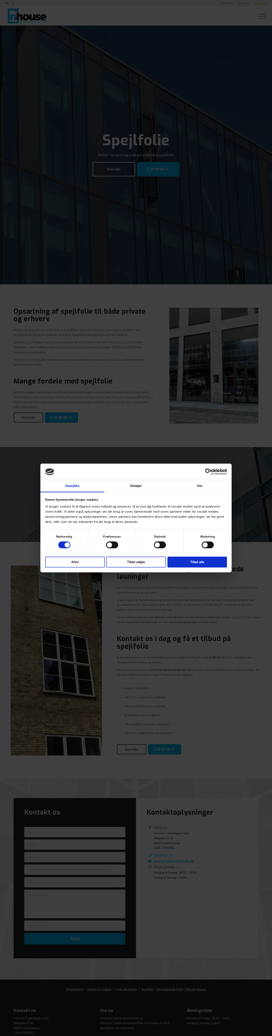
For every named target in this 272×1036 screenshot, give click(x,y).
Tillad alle (197, 562)
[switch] (112, 545)
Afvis (75, 562)
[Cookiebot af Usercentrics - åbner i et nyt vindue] (208, 472)
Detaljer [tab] (136, 486)
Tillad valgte (136, 562)
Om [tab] (199, 486)
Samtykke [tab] (72, 486)
